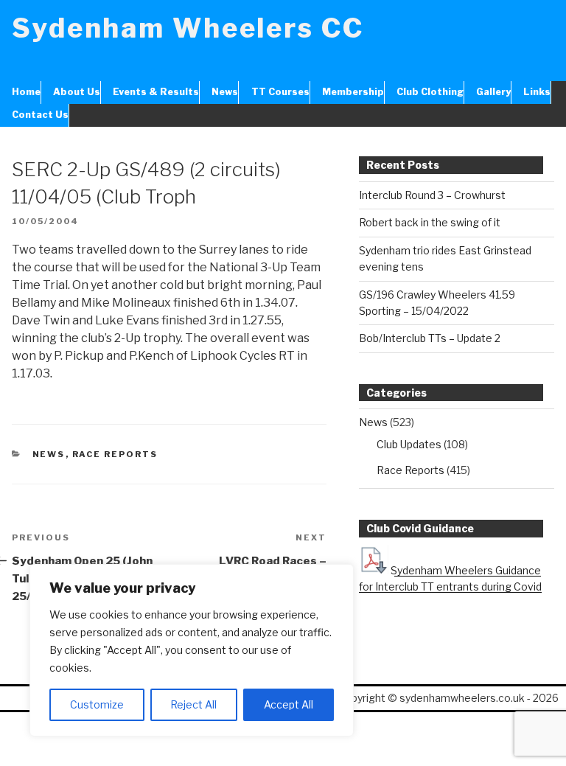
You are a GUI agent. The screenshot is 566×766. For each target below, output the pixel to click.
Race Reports (115, 454)
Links (537, 91)
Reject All (193, 704)
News (225, 91)
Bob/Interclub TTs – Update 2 (429, 338)
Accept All (288, 704)
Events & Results (156, 91)
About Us (76, 91)
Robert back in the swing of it (429, 222)
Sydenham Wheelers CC (188, 28)
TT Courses (280, 91)
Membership (353, 91)
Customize (97, 704)
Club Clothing (430, 91)
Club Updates (409, 444)
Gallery (493, 91)
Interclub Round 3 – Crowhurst (432, 195)
